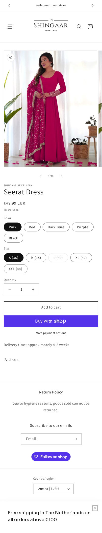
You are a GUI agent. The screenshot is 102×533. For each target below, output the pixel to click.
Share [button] (14, 359)
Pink (12, 227)
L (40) (60, 258)
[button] (9, 26)
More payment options (51, 333)
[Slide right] (61, 176)
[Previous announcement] (9, 5)
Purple (82, 227)
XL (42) (81, 257)
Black (13, 238)
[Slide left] (40, 176)
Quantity (10, 280)
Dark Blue (56, 227)
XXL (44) (15, 268)
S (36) (13, 257)
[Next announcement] (92, 5)
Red (32, 227)
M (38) (36, 257)
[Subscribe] (75, 439)
